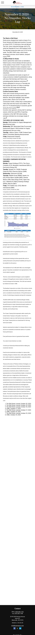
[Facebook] (14, 628)
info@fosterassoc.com (17, 625)
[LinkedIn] (20, 628)
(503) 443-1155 (19, 611)
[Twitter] (17, 628)
